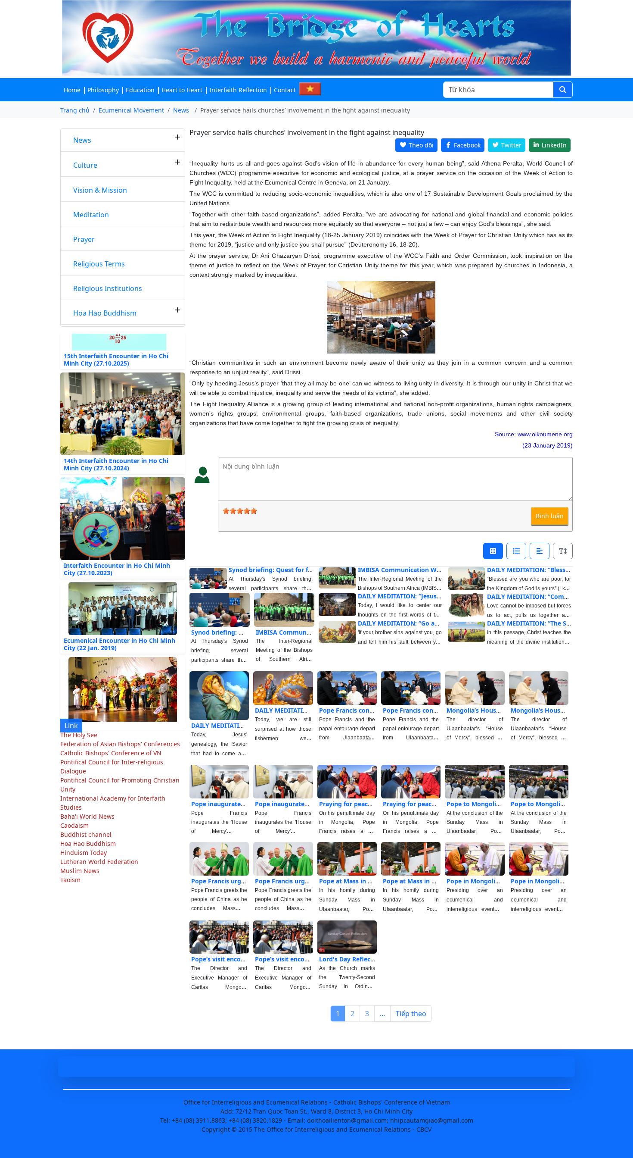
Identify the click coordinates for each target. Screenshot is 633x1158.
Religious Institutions (107, 288)
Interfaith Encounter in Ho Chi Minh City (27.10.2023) (117, 551)
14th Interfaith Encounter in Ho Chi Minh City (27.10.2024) (116, 446)
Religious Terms (99, 264)
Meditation (91, 214)
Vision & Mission (100, 190)
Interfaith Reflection (238, 90)
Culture (85, 165)
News (82, 140)
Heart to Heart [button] (181, 90)
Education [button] (140, 90)
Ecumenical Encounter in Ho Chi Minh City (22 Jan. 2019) (119, 626)
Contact (285, 90)
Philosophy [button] (103, 90)
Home (72, 90)
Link (71, 725)
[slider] (240, 510)
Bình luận (550, 516)
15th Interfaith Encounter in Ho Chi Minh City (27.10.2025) (116, 342)
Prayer (84, 239)
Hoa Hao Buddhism (105, 313)
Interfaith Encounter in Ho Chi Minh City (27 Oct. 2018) (117, 721)
